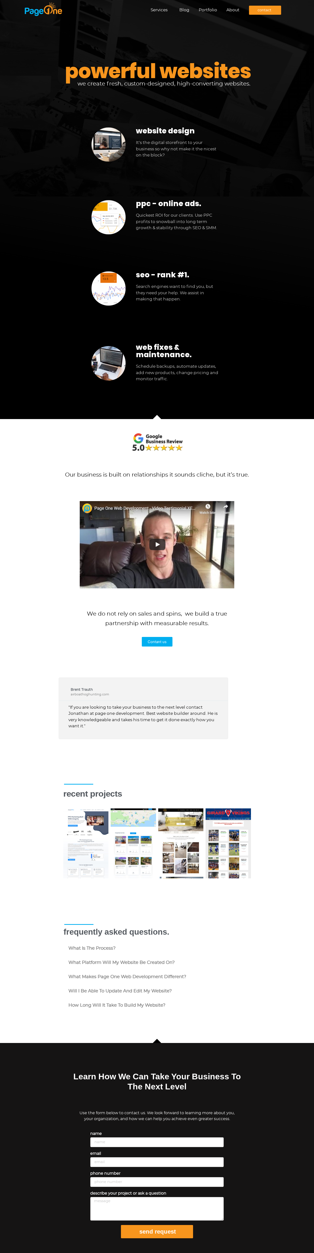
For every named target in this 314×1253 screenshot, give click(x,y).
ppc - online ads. (168, 203)
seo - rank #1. (162, 274)
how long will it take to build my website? (116, 1005)
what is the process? (92, 948)
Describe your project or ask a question (128, 1193)
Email (95, 1153)
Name (96, 1134)
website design (165, 131)
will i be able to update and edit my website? (120, 991)
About (232, 10)
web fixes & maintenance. (164, 351)
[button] (157, 948)
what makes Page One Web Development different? (127, 977)
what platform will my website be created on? (121, 962)
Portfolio (208, 10)
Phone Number (105, 1173)
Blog (184, 10)
